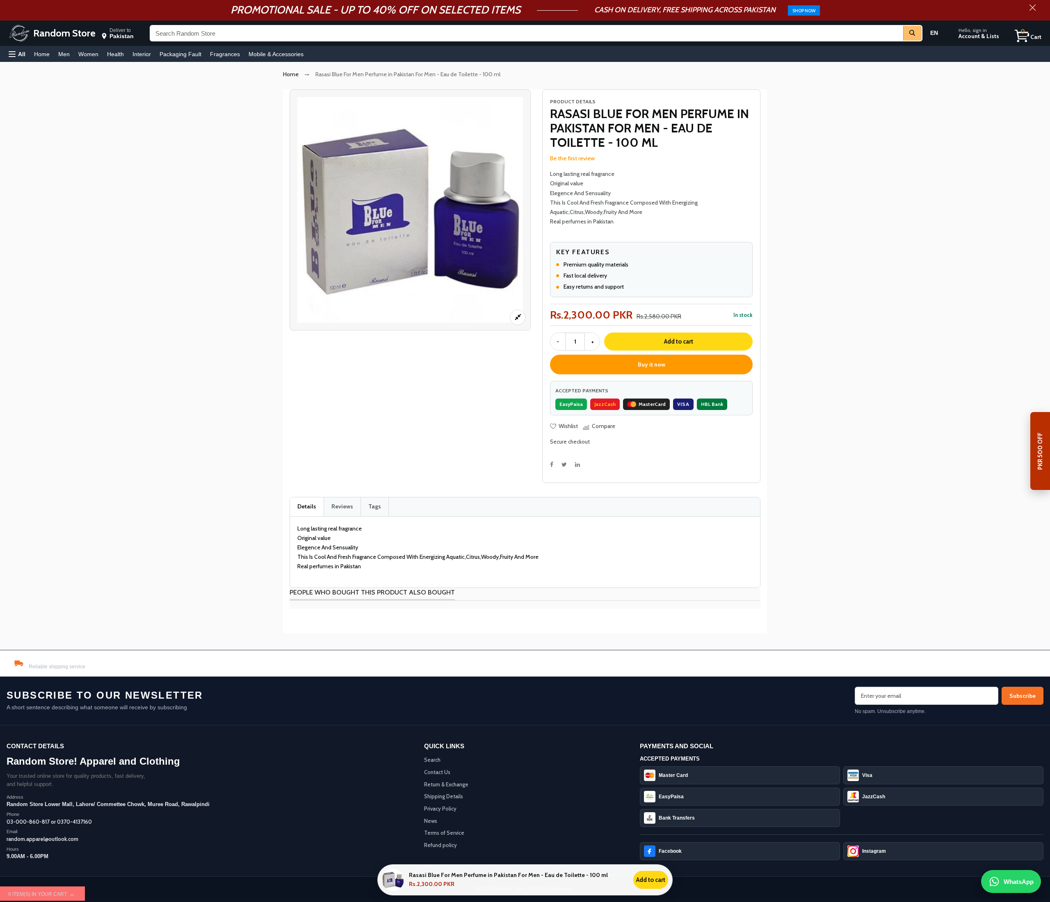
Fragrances (225, 54)
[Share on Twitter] (564, 464)
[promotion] (1032, 8)
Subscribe (1022, 695)
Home (42, 54)
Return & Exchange (446, 784)
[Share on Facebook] (551, 464)
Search (432, 759)
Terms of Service (444, 832)
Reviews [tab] (342, 506)
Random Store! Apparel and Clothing (93, 761)
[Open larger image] (517, 317)
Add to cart (678, 341)
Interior (141, 54)
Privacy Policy (440, 808)
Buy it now (651, 364)
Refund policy (440, 845)
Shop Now (803, 11)
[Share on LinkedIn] (577, 464)
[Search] (912, 33)
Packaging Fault (180, 54)
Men (64, 54)
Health (115, 54)
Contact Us (437, 772)
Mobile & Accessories (276, 54)
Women (88, 54)
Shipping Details (443, 796)
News (430, 821)
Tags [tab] (374, 506)
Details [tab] (306, 506)
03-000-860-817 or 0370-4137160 (49, 821)
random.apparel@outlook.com (42, 839)
